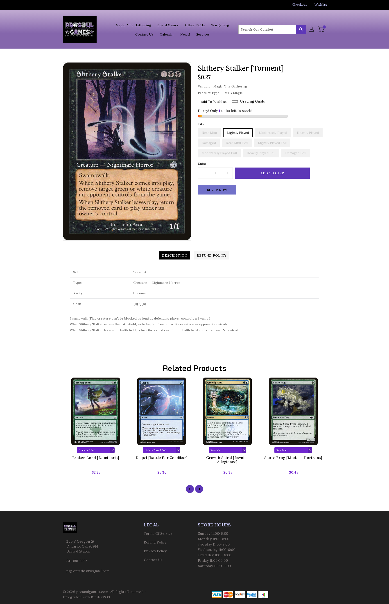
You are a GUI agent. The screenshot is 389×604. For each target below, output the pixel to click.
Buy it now (217, 190)
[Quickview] (70, 473)
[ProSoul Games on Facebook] (56, 4)
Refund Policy (155, 542)
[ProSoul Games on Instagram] (73, 4)
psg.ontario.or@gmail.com (87, 571)
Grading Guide (252, 101)
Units (202, 163)
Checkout (299, 4)
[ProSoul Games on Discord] (82, 4)
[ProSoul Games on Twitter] (65, 4)
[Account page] (311, 29)
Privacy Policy (155, 551)
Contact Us (153, 560)
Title (201, 124)
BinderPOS (100, 597)
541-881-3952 (76, 561)
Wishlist (320, 4)
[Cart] (321, 29)
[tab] (174, 255)
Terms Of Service (158, 533)
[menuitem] (133, 24)
